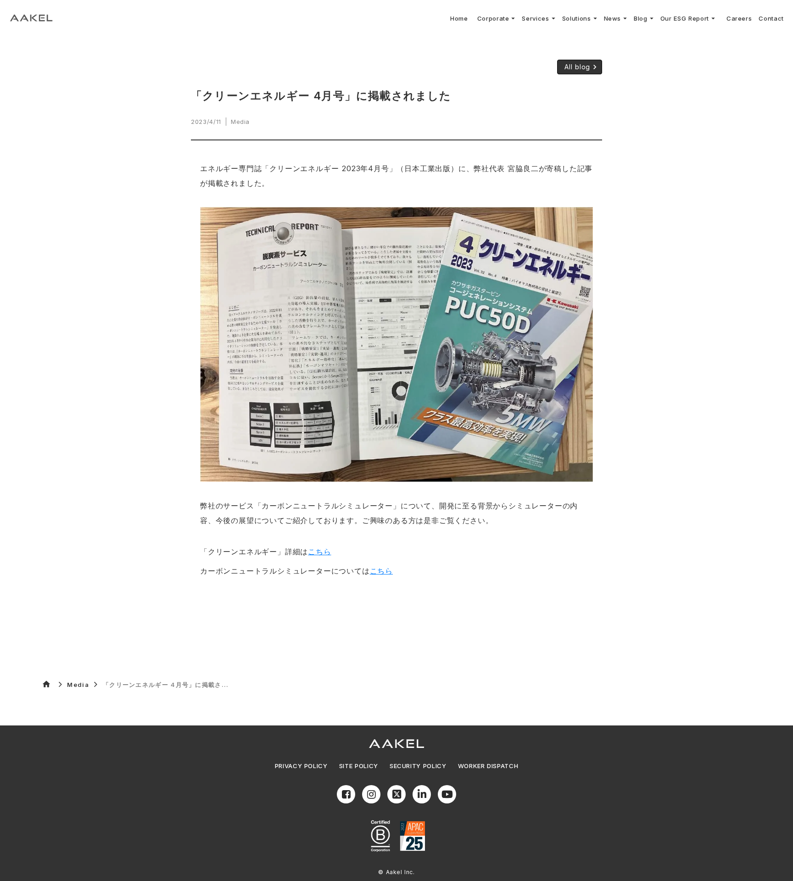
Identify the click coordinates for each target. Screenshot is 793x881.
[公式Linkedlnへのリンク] (422, 794)
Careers (739, 18)
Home (459, 18)
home (46, 684)
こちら (319, 551)
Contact (771, 18)
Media (78, 684)
